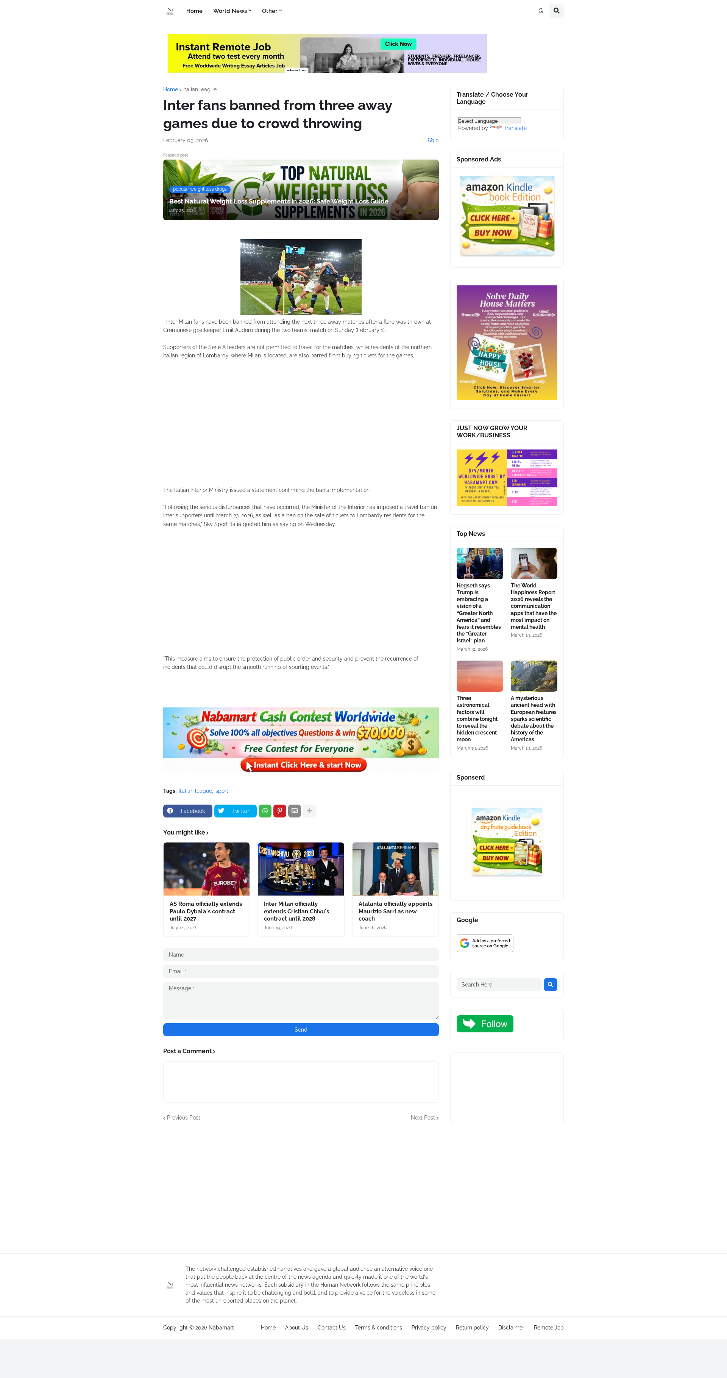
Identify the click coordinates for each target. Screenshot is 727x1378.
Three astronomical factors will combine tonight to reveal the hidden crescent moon (477, 718)
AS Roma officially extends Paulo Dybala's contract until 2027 (206, 911)
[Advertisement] (301, 427)
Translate (515, 128)
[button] (541, 11)
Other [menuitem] (270, 11)
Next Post (423, 1118)
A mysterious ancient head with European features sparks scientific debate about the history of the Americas (534, 718)
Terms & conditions (378, 1328)
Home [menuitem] (194, 11)
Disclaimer (511, 1328)
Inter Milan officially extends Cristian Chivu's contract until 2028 (296, 911)
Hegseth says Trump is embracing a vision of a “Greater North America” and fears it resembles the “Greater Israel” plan (479, 613)
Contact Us (332, 1328)
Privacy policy (429, 1328)
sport (221, 791)
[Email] (294, 811)
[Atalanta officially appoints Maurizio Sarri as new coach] (395, 869)
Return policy (472, 1328)
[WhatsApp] (265, 811)
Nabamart (221, 1328)
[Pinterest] (279, 811)
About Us (296, 1328)
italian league (200, 89)
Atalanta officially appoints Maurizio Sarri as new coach (395, 911)
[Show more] (309, 811)
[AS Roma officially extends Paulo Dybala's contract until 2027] (207, 869)
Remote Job (549, 1328)
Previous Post (183, 1118)
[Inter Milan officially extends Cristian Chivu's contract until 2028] (301, 869)
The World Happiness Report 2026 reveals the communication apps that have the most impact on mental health (534, 606)
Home (170, 89)
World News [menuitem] (230, 11)
